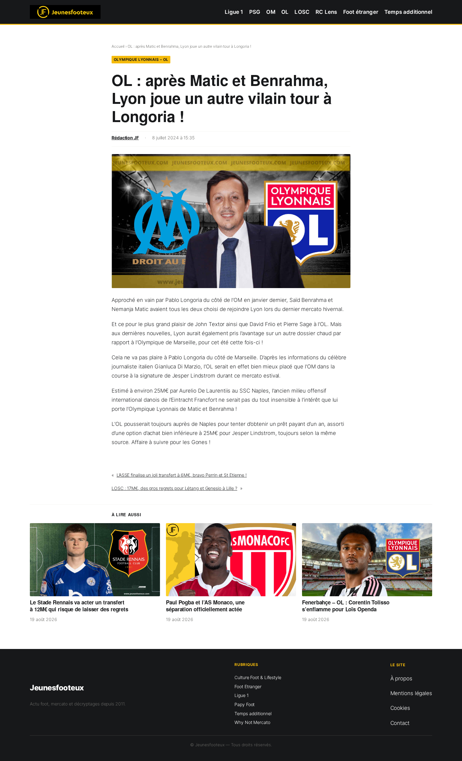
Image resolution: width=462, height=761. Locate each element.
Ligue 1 (241, 695)
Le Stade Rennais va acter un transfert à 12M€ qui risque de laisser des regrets (79, 606)
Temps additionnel (252, 713)
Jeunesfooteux (57, 687)
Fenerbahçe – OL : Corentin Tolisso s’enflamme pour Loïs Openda (345, 606)
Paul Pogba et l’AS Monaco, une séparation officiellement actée (205, 606)
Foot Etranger (247, 686)
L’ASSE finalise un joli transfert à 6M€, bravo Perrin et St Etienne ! (182, 475)
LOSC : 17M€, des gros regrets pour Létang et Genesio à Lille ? (174, 488)
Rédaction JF (125, 137)
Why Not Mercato (252, 722)
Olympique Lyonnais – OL (141, 59)
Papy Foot (244, 704)
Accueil (118, 46)
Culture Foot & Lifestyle (257, 677)
